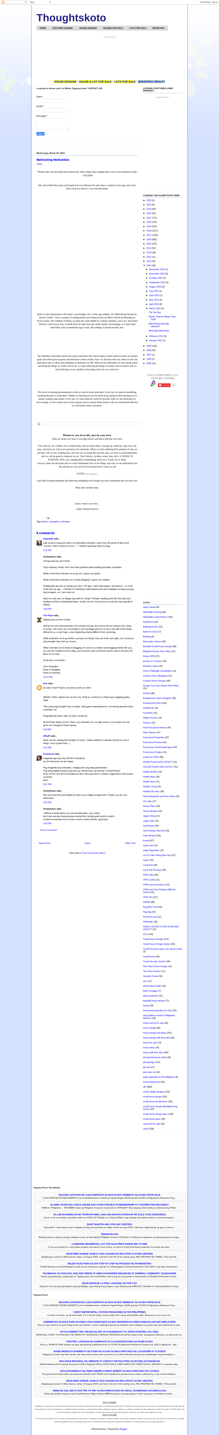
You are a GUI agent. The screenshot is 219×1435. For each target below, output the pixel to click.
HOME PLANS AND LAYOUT (157, 762)
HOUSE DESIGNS (88, 28)
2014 (149, 248)
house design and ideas (154, 1032)
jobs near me (149, 1072)
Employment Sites (152, 703)
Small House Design (153, 939)
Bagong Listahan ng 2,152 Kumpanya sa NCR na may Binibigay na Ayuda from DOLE (109, 1195)
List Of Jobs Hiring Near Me (156, 855)
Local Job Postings (152, 870)
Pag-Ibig (147, 912)
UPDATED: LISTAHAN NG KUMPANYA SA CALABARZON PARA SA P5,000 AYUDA (109, 1341)
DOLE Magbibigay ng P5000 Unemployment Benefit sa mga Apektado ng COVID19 (109, 1371)
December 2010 (157, 269)
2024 (149, 204)
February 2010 (156, 336)
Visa (145, 981)
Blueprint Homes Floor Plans (157, 651)
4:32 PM (47, 802)
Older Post (130, 843)
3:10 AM (47, 747)
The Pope (48, 615)
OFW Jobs (148, 875)
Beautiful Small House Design (157, 646)
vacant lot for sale (151, 1124)
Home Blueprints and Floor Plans (159, 796)
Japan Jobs (148, 821)
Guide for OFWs (151, 757)
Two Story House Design (155, 966)
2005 (149, 363)
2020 (149, 222)
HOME (43, 28)
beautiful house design (154, 1000)
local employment (151, 1082)
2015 (149, 243)
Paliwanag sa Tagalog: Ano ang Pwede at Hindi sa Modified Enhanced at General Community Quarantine (109, 1273)
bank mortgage (150, 991)
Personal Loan (150, 916)
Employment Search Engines (157, 698)
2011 (149, 261)
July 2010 (154, 291)
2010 (149, 265)
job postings (149, 1062)
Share (39, 164)
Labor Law (148, 845)
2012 (149, 257)
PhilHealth (148, 921)
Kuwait (146, 840)
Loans (146, 860)
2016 (149, 239)
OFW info (147, 897)
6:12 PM (47, 784)
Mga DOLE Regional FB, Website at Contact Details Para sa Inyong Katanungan (109, 1361)
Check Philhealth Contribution (157, 671)
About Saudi (149, 607)
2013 (149, 252)
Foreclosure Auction (152, 742)
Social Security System (154, 961)
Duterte (146, 693)
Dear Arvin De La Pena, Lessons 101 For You (109, 1283)
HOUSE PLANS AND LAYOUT (158, 767)
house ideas (149, 1047)
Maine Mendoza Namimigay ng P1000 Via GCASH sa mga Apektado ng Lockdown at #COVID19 (110, 1351)
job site (146, 1067)
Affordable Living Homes (155, 617)
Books (45, 521)
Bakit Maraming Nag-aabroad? (159, 325)
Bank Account (150, 631)
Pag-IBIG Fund (150, 907)
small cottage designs (153, 1091)
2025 (149, 200)
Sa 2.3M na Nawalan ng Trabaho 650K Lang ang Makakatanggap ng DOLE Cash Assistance (109, 1214)
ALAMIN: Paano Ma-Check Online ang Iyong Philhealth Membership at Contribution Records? (109, 1204)
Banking (147, 636)
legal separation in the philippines (159, 1077)
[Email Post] (47, 518)
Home (88, 843)
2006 (149, 359)
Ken (45, 683)
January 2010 (156, 340)
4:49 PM (47, 823)
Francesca (48, 754)
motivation (65, 521)
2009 (149, 346)
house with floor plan (153, 1052)
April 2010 (154, 304)
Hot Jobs (147, 801)
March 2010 (155, 308)
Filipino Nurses (150, 717)
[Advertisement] (109, 59)
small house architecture (155, 1101)
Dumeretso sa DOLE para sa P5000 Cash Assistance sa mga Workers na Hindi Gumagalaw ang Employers (110, 1322)
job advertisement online (155, 1057)
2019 (149, 226)
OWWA (146, 902)
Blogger (123, 1429)
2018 (149, 230)
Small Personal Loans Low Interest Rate (162, 949)
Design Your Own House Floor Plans (161, 685)
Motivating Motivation (159, 330)
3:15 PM (47, 550)
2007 (149, 354)
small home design (152, 1096)
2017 (149, 235)
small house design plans (155, 1114)
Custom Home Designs (154, 680)
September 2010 (157, 282)
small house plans (152, 1119)
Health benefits (150, 771)
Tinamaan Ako (109, 1234)
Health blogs (149, 776)
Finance (147, 722)
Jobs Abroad (149, 835)
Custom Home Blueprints (155, 676)
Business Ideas (150, 666)
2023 (149, 209)
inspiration (54, 521)
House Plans (149, 806)
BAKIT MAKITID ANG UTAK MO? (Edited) (109, 1224)
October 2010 (156, 278)
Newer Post (44, 843)
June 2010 (154, 295)
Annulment (148, 622)
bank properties (150, 995)
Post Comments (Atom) (93, 853)
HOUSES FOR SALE (113, 28)
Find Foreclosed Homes (154, 727)
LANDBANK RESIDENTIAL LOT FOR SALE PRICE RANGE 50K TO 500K (109, 1244)
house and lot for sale (153, 1023)
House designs (150, 811)
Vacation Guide (150, 976)
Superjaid (48, 538)
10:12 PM (48, 677)
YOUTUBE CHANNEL (62, 28)
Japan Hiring (149, 816)
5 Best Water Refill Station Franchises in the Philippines (109, 1312)
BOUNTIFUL (159, 28)
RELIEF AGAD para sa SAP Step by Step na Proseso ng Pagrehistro (109, 1263)
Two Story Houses (152, 971)
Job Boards (148, 825)
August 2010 (155, 286)
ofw (144, 1086)
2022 (149, 213)
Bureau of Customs (152, 661)
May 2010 (154, 300)
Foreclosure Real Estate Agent (158, 747)
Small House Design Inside (156, 944)
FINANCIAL (149, 708)
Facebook (148, 713)
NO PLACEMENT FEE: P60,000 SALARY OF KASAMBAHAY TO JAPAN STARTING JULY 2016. (109, 1331)
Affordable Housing (152, 612)
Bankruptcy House (152, 641)
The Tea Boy (155, 312)
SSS (145, 934)
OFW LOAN (149, 879)
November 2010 (157, 273)
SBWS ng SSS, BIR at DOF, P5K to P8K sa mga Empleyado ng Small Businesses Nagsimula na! (109, 1390)
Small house (149, 956)
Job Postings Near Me (154, 830)
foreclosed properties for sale (157, 1010)
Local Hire (148, 865)
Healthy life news (151, 791)
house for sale (150, 1042)
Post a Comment (48, 830)
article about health (152, 986)
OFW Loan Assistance (154, 884)
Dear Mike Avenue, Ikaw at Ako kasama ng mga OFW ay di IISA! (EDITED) (109, 1254)
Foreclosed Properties (153, 737)
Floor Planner (149, 732)
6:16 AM (47, 729)
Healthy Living (150, 786)
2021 (149, 217)
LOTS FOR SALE (137, 28)
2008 (149, 350)
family (146, 1005)
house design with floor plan (156, 1037)
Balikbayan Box (150, 626)
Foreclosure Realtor (152, 752)
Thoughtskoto (71, 18)
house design (149, 1028)
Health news (149, 781)
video (145, 1128)
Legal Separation (151, 850)
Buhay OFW (149, 656)
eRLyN (46, 736)
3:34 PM (47, 609)
